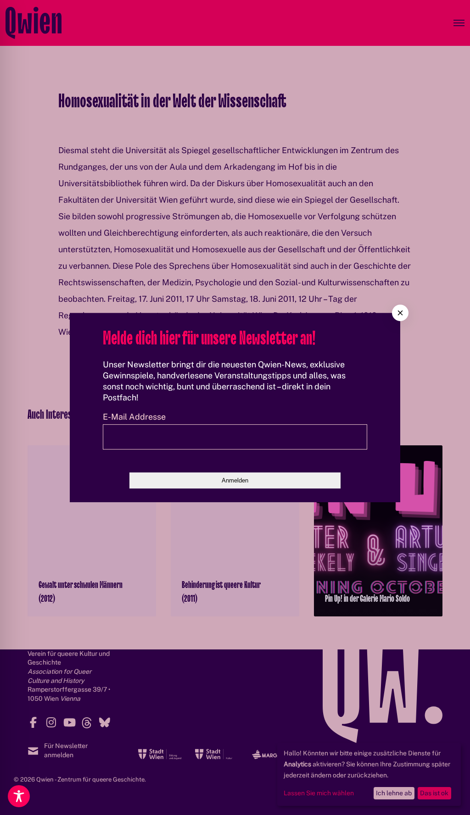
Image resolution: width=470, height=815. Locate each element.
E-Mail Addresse (134, 416)
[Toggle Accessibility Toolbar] (19, 796)
